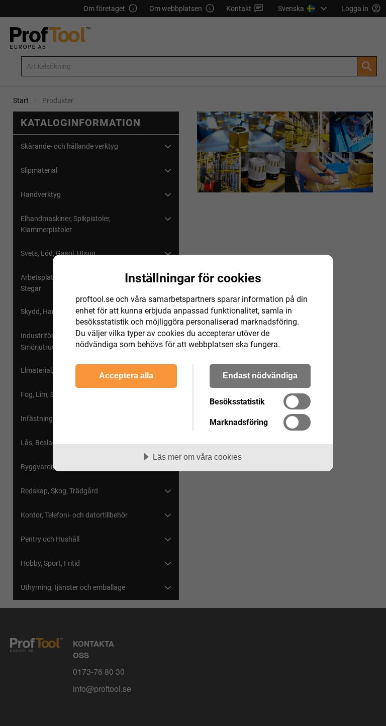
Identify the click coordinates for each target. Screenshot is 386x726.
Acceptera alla (126, 375)
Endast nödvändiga (260, 375)
